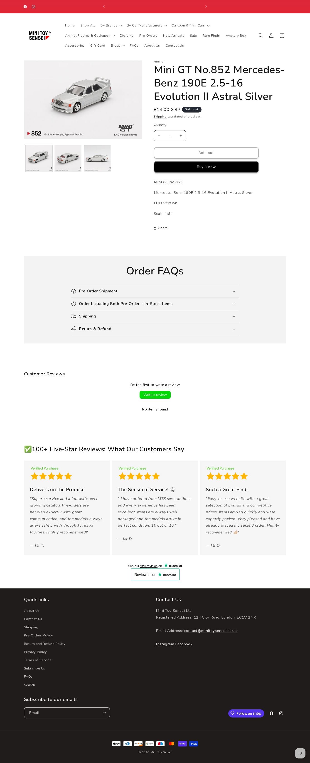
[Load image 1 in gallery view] (38, 158)
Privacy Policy (35, 652)
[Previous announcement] (104, 6)
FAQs (28, 676)
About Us (32, 611)
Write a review (155, 394)
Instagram (165, 644)
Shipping (160, 116)
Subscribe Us (34, 668)
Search (29, 685)
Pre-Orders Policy (38, 635)
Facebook (183, 644)
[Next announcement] (206, 6)
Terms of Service (38, 660)
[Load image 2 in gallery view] (67, 158)
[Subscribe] (104, 712)
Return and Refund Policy (45, 643)
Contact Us (33, 619)
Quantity (160, 125)
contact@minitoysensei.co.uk (210, 630)
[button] (111, 26)
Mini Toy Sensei (161, 752)
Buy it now (206, 166)
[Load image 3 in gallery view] (97, 158)
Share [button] (163, 228)
